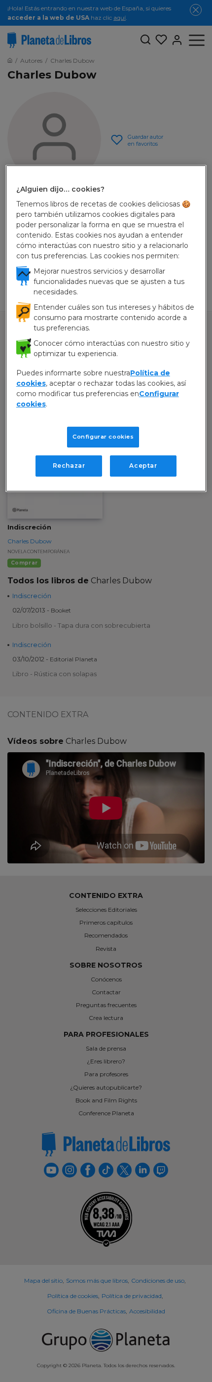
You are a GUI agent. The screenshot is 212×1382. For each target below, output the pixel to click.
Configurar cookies (103, 436)
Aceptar (143, 465)
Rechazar (69, 465)
